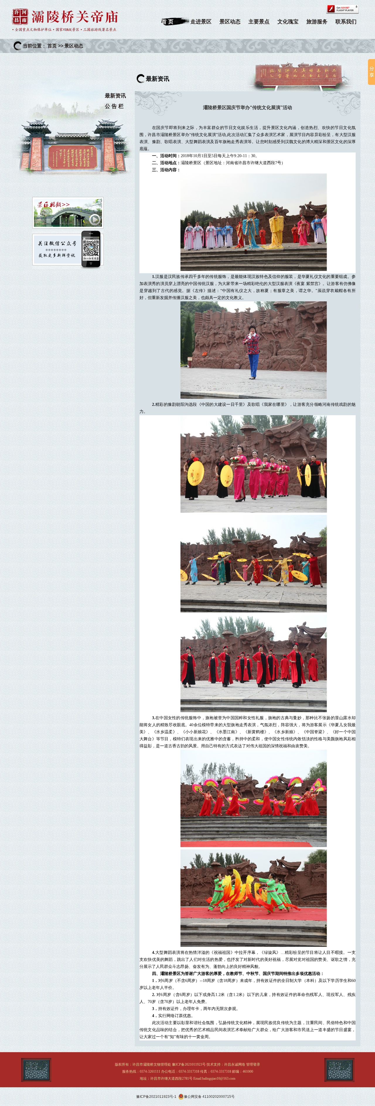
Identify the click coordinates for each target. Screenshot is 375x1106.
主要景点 (259, 22)
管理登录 (253, 1064)
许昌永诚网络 (234, 1064)
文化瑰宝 (288, 22)
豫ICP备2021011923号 (189, 1064)
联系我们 (346, 22)
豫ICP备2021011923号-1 (156, 1097)
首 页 (167, 22)
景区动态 (230, 22)
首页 (52, 45)
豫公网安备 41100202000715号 (209, 1097)
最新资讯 (115, 96)
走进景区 (201, 22)
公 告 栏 (114, 106)
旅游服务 (317, 22)
